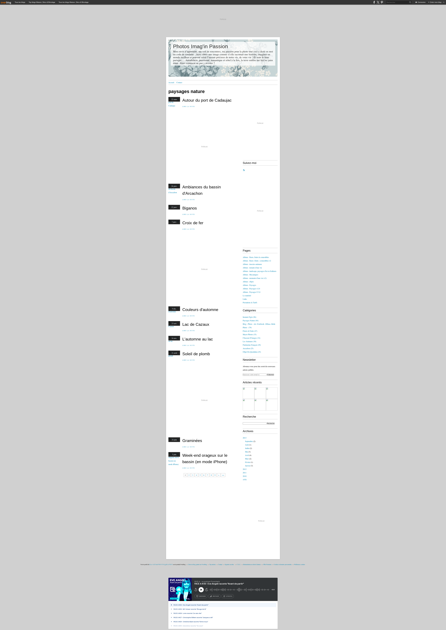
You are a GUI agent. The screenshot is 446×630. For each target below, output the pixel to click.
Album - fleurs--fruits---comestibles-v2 (257, 260)
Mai (246, 451)
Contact (179, 82)
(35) (249, 334)
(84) (250, 320)
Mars (247, 458)
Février (247, 462)
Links (245, 299)
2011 (244, 472)
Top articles (212, 564)
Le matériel (247, 295)
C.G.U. (239, 564)
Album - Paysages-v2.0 (251, 288)
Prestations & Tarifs (250, 302)
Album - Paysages (249, 285)
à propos (229, 596)
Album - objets (248, 281)
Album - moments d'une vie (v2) (255, 278)
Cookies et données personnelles (283, 564)
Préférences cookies (299, 564)
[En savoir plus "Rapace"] (260, 393)
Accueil (171, 82)
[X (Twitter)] (378, 2)
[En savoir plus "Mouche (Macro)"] (260, 405)
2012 (244, 469)
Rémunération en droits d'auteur (252, 564)
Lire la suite (188, 106)
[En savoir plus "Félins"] (272, 393)
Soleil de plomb (196, 354)
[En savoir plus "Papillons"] (272, 405)
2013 (244, 438)
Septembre (249, 441)
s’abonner (202, 596)
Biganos (189, 208)
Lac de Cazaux (195, 324)
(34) (251, 338)
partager (216, 596)
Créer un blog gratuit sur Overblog (197, 564)
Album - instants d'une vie (252, 267)
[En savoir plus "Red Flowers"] (248, 393)
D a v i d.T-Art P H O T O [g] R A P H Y (161, 564)
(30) (249, 341)
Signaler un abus (229, 564)
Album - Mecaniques (250, 274)
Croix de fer (192, 223)
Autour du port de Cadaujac (207, 100)
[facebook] (374, 2)
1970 (244, 479)
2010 (244, 476)
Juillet (247, 448)
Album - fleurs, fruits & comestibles (256, 257)
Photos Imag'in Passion (200, 46)
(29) (252, 345)
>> (223, 475)
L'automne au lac (197, 339)
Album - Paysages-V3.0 (251, 292)
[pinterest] (381, 2)
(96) (249, 317)
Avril (247, 455)
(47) (250, 331)
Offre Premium (267, 564)
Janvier (247, 465)
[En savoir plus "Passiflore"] (248, 405)
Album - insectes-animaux (252, 264)
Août (247, 444)
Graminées (192, 440)
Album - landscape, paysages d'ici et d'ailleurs (259, 271)
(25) (248, 348)
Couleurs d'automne (200, 309)
